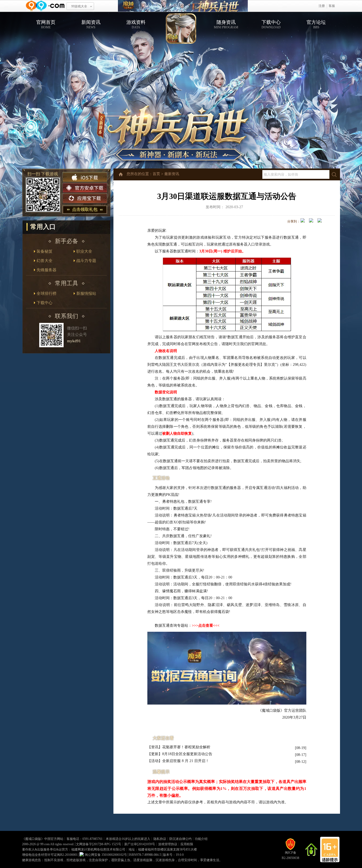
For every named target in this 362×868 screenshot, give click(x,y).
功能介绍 (201, 839)
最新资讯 (171, 174)
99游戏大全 (79, 6)
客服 (332, 6)
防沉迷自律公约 (180, 839)
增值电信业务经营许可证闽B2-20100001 (50, 855)
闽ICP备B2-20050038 (290, 855)
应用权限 (186, 844)
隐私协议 (159, 839)
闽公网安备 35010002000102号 (106, 855)
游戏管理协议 (167, 844)
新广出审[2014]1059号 (139, 844)
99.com (45, 844)
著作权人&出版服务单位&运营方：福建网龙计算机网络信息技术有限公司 (73, 849)
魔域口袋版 (33, 839)
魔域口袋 (183, 6)
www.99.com (45, 6)
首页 (156, 174)
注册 (322, 6)
